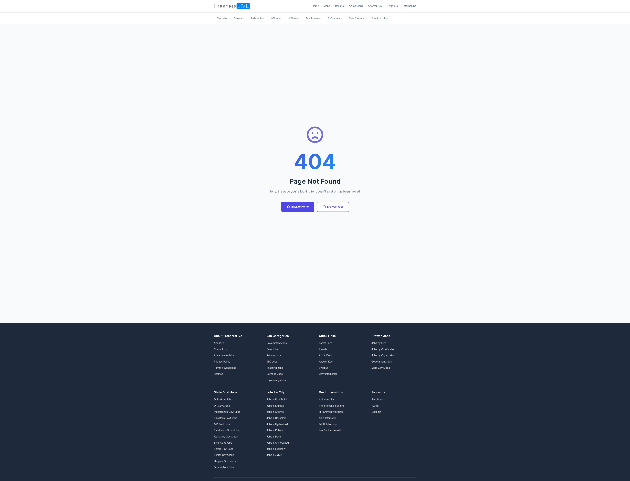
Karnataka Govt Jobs (226, 436)
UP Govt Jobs (222, 405)
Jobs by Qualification (383, 349)
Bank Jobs (239, 18)
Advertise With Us (224, 355)
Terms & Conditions (225, 367)
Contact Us (220, 349)
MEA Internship (327, 418)
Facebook (377, 399)
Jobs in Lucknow (275, 448)
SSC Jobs (276, 18)
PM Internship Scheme (332, 405)
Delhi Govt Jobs (223, 399)
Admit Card (356, 6)
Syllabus (393, 6)
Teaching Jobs (313, 18)
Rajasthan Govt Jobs (225, 418)
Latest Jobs (325, 343)
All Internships (327, 399)
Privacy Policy (222, 361)
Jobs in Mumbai (275, 405)
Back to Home (300, 206)
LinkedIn (376, 411)
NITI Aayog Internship (331, 411)
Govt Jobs (222, 18)
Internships (409, 6)
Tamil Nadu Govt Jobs (226, 430)
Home (315, 6)
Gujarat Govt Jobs (224, 467)
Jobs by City (378, 343)
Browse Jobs (335, 206)
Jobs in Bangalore (276, 418)
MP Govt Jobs (222, 424)
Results (339, 6)
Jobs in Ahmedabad (277, 442)
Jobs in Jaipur (274, 455)
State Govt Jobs (357, 18)
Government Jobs (276, 343)
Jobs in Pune (273, 436)
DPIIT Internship (328, 424)
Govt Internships (380, 18)
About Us (219, 343)
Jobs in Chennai (275, 411)
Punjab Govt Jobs (224, 455)
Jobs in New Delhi (276, 399)
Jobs (327, 6)
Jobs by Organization (383, 355)
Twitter (375, 405)
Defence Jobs (335, 18)
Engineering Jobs (276, 380)
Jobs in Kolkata (275, 430)
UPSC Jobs (293, 18)
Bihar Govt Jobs (223, 442)
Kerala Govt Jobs (223, 448)
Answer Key (375, 6)
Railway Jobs (257, 18)
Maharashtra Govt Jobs (227, 411)
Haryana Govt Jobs (225, 461)
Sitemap (218, 373)
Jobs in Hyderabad (277, 424)
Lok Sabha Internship (330, 430)
